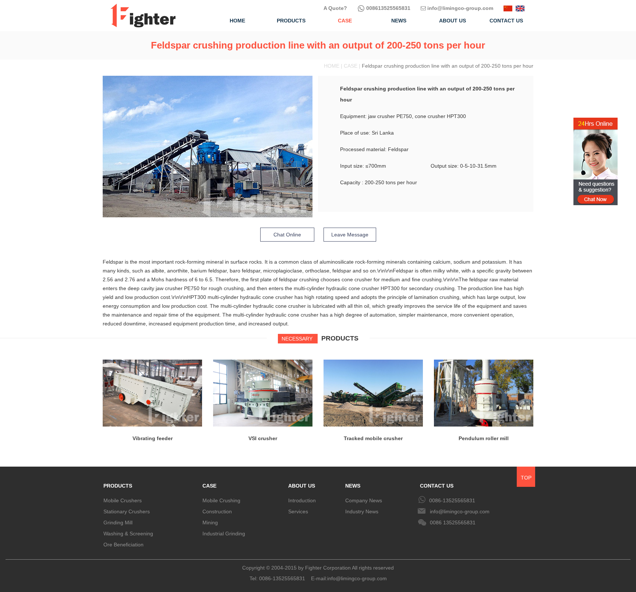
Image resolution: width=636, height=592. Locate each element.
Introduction (302, 500)
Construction (217, 511)
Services (298, 511)
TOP (526, 478)
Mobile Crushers (122, 500)
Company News (363, 500)
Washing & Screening (128, 533)
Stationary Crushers (126, 511)
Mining (210, 522)
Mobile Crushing (221, 500)
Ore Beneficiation (123, 545)
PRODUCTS (117, 486)
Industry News (361, 511)
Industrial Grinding (223, 533)
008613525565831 (387, 8)
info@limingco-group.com (459, 8)
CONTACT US (436, 486)
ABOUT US (301, 486)
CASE (209, 486)
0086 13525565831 (453, 522)
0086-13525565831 (452, 500)
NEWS (352, 486)
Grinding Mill (117, 522)
